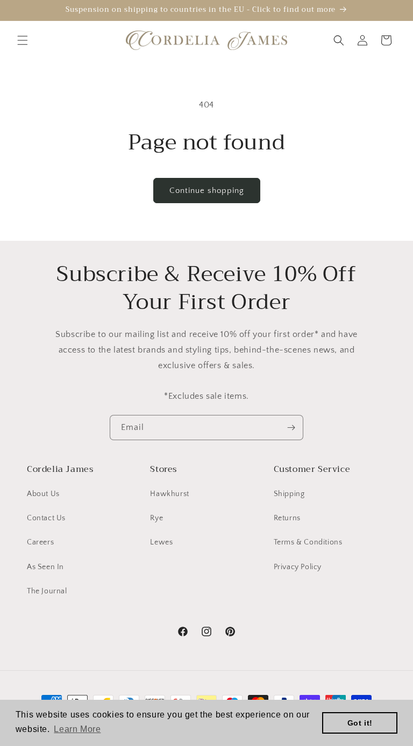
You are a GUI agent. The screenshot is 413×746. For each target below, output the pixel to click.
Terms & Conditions (308, 542)
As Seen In (45, 567)
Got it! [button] (360, 723)
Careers (40, 542)
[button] (22, 40)
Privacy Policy (298, 567)
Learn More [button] (77, 729)
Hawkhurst (169, 494)
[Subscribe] (291, 427)
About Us (43, 494)
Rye (156, 518)
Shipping (289, 494)
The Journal (47, 591)
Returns (287, 518)
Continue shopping (206, 190)
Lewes (161, 542)
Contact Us (46, 518)
